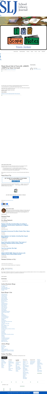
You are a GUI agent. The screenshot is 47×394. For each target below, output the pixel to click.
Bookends (2, 302)
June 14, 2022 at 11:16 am (9, 269)
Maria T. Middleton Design (5, 325)
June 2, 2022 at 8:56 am (37, 69)
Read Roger (3, 332)
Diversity (2, 365)
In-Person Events (32, 361)
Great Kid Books (3, 320)
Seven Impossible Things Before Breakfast (7, 334)
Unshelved (2, 351)
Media (9, 363)
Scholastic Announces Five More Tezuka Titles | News (15, 231)
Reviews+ (2, 360)
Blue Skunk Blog (3, 346)
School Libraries (3, 362)
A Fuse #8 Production (3, 18)
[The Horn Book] (10, 388)
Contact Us (39, 360)
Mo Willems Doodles (4, 289)
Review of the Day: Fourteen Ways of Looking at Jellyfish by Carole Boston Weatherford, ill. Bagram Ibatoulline (14, 225)
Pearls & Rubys (18, 367)
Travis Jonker (9, 69)
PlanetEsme (3, 331)
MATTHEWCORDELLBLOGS (5, 288)
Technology (3, 361)
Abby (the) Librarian (4, 297)
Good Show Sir (3, 318)
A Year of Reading (4, 296)
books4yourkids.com (4, 303)
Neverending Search (4, 326)
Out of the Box (3, 329)
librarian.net (3, 347)
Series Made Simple (10, 366)
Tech (9, 367)
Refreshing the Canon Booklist (25, 369)
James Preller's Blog (4, 287)
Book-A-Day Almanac (4, 301)
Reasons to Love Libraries (25, 362)
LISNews (2, 348)
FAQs (38, 369)
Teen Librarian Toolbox (3, 23)
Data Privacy (39, 366)
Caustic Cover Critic (4, 306)
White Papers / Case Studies (25, 378)
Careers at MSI (39, 371)
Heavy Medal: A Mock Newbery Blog (5, 20)
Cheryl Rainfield (3, 309)
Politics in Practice (2, 22)
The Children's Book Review (5, 337)
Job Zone (2, 367)
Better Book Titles (4, 300)
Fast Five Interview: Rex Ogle (9, 248)
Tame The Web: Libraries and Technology (7, 350)
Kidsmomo (2, 324)
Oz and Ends (3, 330)
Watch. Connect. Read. (4, 341)
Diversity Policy (39, 370)
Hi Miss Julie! (3, 322)
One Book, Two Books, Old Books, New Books (8, 328)
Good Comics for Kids (3, 19)
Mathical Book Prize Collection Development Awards (26, 374)
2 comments (14, 69)
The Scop (2, 290)
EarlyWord (2, 314)
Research (24, 376)
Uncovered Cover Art (4, 339)
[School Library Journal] (37, 381)
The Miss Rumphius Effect (5, 338)
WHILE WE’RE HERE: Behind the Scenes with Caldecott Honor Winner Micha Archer (13, 253)
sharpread (2, 335)
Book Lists (10, 361)
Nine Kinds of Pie (3, 327)
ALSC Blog (2, 345)
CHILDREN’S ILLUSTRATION (5, 311)
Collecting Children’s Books (5, 312)
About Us (38, 359)
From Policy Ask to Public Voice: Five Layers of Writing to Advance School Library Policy (13, 242)
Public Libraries (3, 363)
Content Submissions (39, 365)
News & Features (3, 359)
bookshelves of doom (4, 304)
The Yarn (1, 24)
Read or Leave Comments (5, 205)
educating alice (3, 315)
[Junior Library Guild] (22, 381)
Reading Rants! (3, 333)
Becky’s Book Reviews (4, 299)
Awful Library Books (4, 298)
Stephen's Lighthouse (4, 349)
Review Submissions (10, 370)
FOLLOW (4, 357)
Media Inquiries (39, 363)
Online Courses (32, 362)
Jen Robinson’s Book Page (5, 323)
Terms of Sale (39, 368)
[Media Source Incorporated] (1, 381)
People (2, 366)
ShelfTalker (3, 336)
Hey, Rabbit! (3, 286)
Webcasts (31, 363)
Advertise (38, 361)
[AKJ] (11, 381)
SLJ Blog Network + (3, 17)
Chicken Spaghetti (4, 310)
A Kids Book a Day (4, 295)
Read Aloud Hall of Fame (9, 200)
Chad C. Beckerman (4, 307)
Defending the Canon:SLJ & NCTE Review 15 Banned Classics (26, 366)
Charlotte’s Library (4, 308)
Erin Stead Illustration (4, 285)
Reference (10, 364)
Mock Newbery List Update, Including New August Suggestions (14, 236)
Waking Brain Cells (4, 340)
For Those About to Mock (5, 316)
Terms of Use (39, 367)
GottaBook (2, 319)
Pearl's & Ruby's (2, 21)
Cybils (2, 313)
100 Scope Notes (18, 362)
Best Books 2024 (11, 362)
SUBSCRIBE (2, 0)
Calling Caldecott (3, 305)
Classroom (2, 364)
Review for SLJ (11, 368)
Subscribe (38, 362)
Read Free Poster (25, 372)
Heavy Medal (18, 366)
